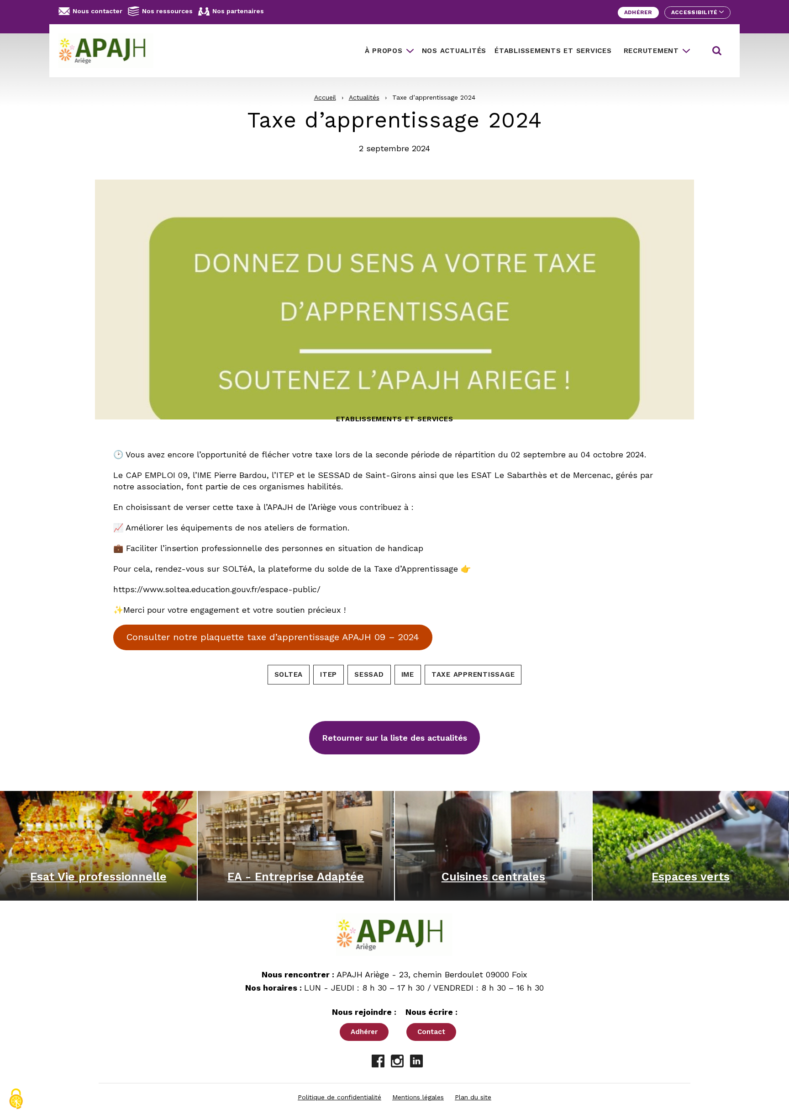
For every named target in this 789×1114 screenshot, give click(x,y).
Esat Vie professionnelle (98, 876)
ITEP (328, 674)
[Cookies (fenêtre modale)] (16, 1099)
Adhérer (638, 12)
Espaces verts (691, 876)
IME (407, 674)
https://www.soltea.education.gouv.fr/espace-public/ (217, 589)
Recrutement (651, 51)
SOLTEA (288, 674)
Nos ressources (167, 11)
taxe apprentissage (473, 674)
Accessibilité (695, 12)
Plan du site (473, 1097)
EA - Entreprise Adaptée (295, 876)
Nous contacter (97, 11)
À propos (384, 51)
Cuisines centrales (493, 876)
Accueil (325, 97)
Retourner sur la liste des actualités (394, 738)
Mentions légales (418, 1097)
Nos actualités (454, 51)
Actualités (364, 97)
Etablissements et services (394, 419)
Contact (431, 1032)
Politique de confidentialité (339, 1097)
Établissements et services (553, 51)
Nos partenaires (238, 11)
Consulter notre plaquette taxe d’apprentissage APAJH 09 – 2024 (272, 636)
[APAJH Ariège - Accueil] (109, 50)
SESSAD (369, 674)
